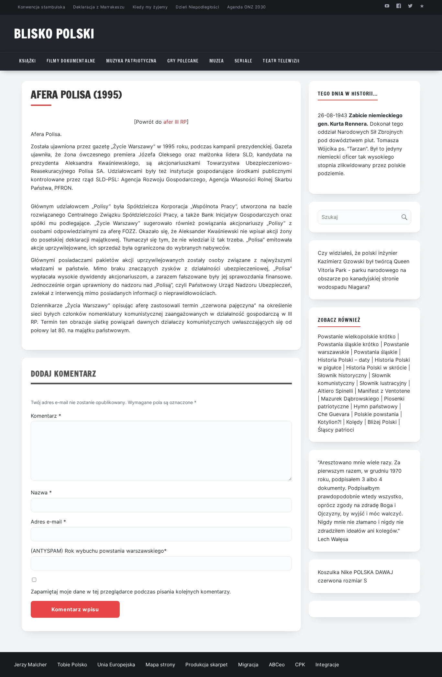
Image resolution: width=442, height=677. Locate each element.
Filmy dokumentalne (71, 61)
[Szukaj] (406, 215)
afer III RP (175, 121)
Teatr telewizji (281, 61)
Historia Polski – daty (344, 359)
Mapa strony (160, 664)
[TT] (410, 5)
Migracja (248, 664)
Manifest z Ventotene (384, 391)
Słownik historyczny (342, 375)
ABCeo (277, 664)
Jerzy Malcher (30, 664)
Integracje (327, 664)
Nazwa (41, 492)
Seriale (243, 61)
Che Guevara (333, 414)
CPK (300, 664)
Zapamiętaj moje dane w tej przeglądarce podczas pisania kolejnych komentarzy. (131, 591)
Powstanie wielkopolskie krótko (357, 336)
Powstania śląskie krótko (348, 344)
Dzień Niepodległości (197, 7)
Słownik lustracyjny (383, 383)
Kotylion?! (329, 422)
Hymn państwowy (376, 406)
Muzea (216, 61)
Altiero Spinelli (335, 391)
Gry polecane (183, 61)
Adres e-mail (48, 521)
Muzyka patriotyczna (131, 61)
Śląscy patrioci (336, 429)
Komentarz (46, 415)
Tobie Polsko (72, 664)
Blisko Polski (54, 33)
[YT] (386, 5)
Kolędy (354, 422)
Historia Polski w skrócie (376, 367)
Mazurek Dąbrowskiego (350, 398)
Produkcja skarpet (206, 664)
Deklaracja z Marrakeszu (98, 7)
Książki (27, 61)
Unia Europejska (116, 664)
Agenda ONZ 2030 (246, 7)
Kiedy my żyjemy (150, 7)
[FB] (398, 5)
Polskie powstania (376, 414)
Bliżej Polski (382, 422)
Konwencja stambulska (41, 7)
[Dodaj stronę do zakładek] (422, 5)
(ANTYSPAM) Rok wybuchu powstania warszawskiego (99, 550)
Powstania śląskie (375, 352)
